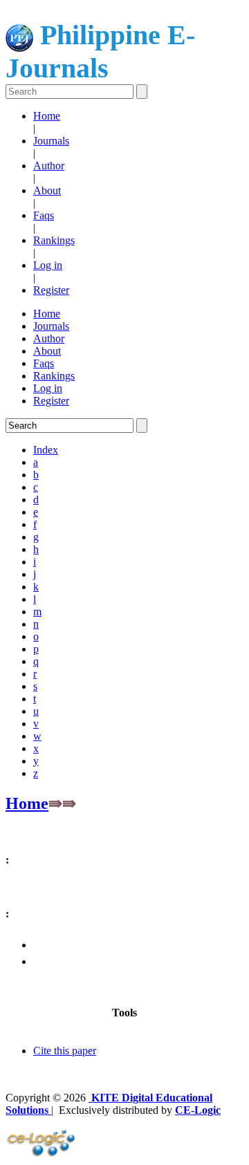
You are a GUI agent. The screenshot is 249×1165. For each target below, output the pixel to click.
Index (45, 450)
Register (51, 290)
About (47, 190)
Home (46, 116)
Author (48, 165)
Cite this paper (64, 1050)
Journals (51, 141)
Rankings (54, 240)
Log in (47, 265)
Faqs (43, 215)
